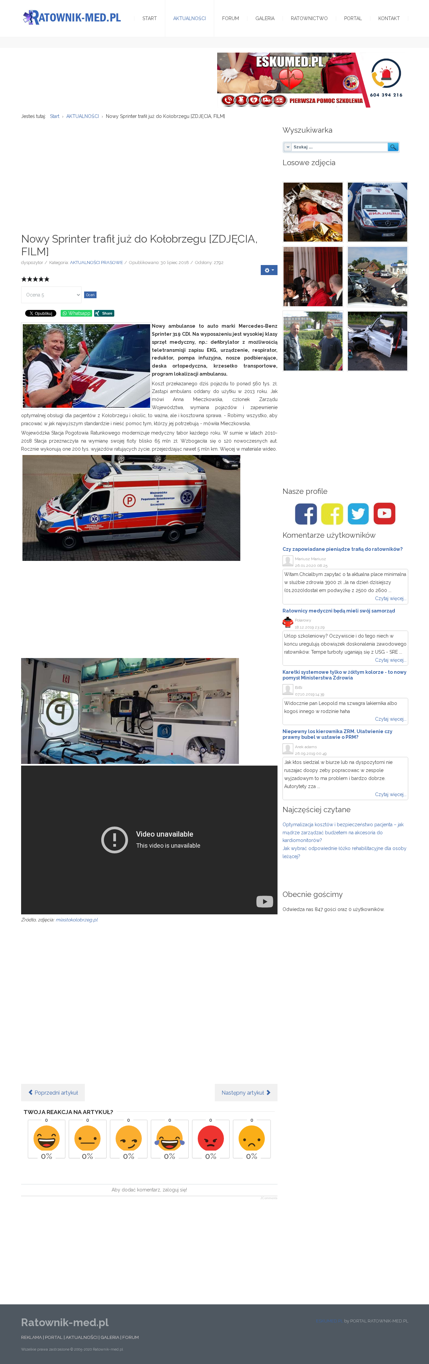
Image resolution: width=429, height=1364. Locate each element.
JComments (269, 1198)
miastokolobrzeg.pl (77, 919)
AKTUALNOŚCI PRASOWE (96, 262)
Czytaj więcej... (391, 598)
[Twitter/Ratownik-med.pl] (358, 514)
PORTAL (54, 1337)
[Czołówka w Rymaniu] (377, 276)
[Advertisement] (149, 172)
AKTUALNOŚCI (82, 1337)
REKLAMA (31, 1337)
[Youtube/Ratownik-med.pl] (384, 514)
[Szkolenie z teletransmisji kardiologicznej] (313, 341)
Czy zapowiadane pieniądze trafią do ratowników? (343, 549)
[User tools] (269, 270)
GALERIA (110, 1337)
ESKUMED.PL (329, 1320)
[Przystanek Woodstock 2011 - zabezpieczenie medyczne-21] (377, 212)
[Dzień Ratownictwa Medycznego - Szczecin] (313, 276)
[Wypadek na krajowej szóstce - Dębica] (377, 341)
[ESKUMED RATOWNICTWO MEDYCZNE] (311, 79)
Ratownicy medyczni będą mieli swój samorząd (339, 610)
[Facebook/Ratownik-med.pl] (306, 514)
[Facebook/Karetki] (332, 514)
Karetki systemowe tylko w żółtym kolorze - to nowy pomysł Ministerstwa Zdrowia (345, 674)
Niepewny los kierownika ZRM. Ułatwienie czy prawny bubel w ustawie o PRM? (337, 734)
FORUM (130, 1337)
